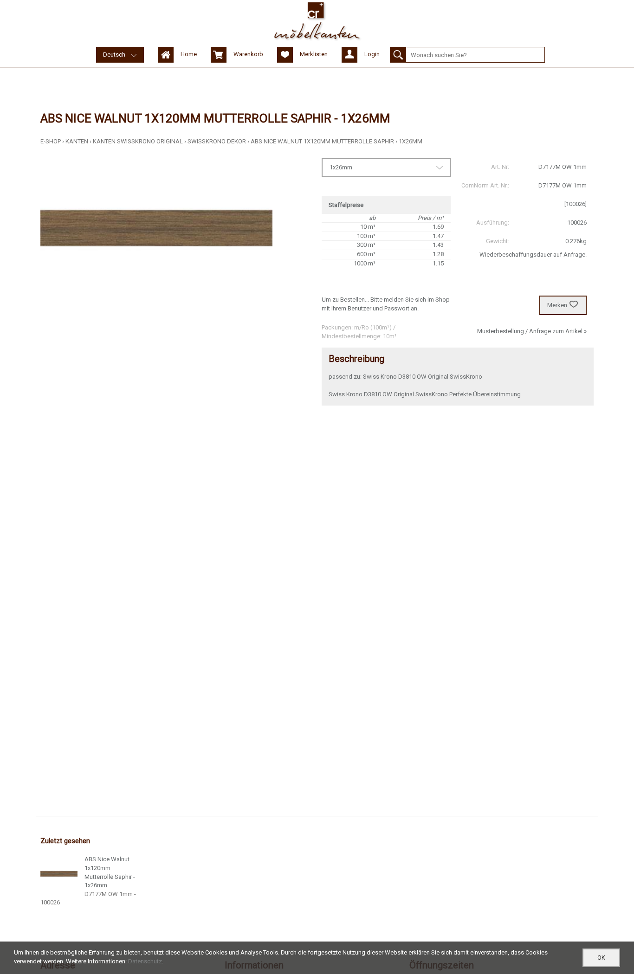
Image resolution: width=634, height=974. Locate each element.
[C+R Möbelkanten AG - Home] (317, 21)
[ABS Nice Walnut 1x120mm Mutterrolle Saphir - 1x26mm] (59, 873)
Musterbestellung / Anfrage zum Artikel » (532, 331)
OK (601, 957)
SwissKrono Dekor (217, 141)
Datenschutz (145, 961)
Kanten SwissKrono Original (138, 141)
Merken (557, 305)
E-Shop (50, 141)
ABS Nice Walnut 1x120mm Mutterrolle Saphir (322, 141)
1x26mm (410, 141)
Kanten (76, 141)
